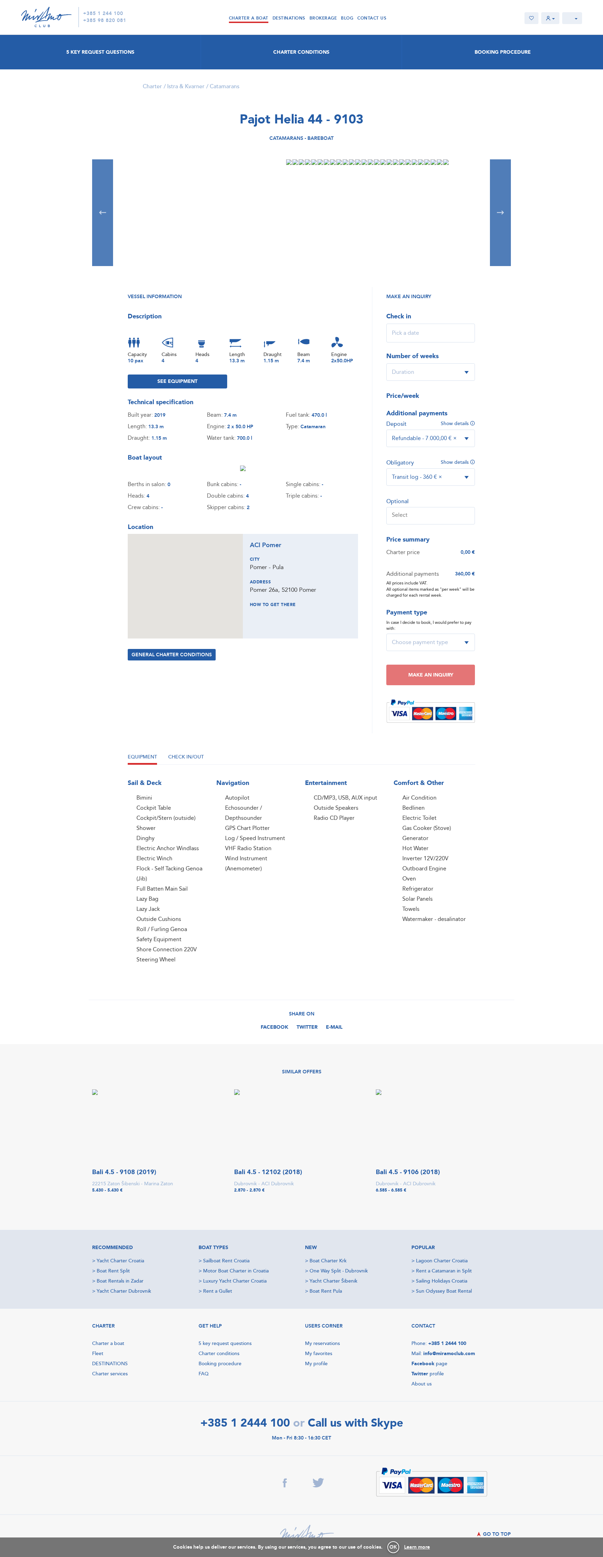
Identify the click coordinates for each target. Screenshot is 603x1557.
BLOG (347, 18)
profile (427, 1373)
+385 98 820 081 (104, 20)
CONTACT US (371, 18)
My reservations (322, 1343)
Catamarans (224, 86)
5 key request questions (225, 1343)
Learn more (417, 1547)
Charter (152, 86)
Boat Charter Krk (328, 1260)
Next (500, 212)
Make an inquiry (430, 675)
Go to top (496, 1534)
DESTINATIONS (289, 18)
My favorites (318, 1353)
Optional (397, 501)
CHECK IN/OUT (186, 757)
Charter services (110, 1373)
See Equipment (177, 381)
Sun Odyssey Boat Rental (444, 1291)
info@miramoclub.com (449, 1353)
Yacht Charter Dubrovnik (124, 1291)
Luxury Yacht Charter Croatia (235, 1281)
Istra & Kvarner (185, 86)
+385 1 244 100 (103, 13)
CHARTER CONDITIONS (301, 52)
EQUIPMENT (142, 757)
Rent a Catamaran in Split (444, 1271)
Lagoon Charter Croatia (442, 1260)
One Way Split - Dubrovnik (339, 1271)
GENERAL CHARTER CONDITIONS (172, 654)
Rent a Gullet (217, 1291)
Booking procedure (220, 1363)
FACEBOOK (274, 1027)
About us (421, 1384)
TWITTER (307, 1027)
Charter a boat (108, 1343)
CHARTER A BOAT (248, 18)
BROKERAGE (323, 18)
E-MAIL (334, 1027)
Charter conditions (219, 1353)
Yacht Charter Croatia (120, 1260)
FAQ (204, 1373)
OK (393, 1547)
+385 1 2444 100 (447, 1343)
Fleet (97, 1353)
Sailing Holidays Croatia (441, 1281)
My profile (316, 1363)
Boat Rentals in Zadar (120, 1281)
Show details (455, 423)
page (429, 1363)
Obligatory (400, 463)
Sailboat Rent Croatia (226, 1260)
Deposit (396, 424)
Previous (102, 212)
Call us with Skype (355, 1424)
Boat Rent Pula (326, 1291)
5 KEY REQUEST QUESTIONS (100, 52)
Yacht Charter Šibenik (333, 1281)
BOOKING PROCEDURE (503, 52)
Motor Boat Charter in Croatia (236, 1271)
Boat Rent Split (113, 1271)
